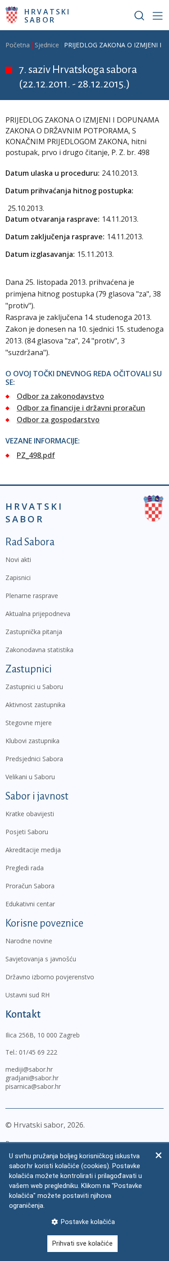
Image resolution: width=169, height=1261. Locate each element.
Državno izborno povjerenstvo (49, 977)
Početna (17, 45)
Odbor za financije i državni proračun (81, 408)
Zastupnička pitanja (33, 631)
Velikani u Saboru (30, 776)
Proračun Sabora (30, 886)
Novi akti (18, 559)
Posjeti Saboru (26, 831)
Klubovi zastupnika (32, 740)
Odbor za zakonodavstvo (60, 396)
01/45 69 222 (38, 1052)
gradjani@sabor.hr (32, 1078)
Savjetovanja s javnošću (40, 959)
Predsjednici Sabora (34, 758)
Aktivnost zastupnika (35, 704)
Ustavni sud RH (27, 995)
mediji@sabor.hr (29, 1069)
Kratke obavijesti (29, 813)
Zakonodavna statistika (39, 649)
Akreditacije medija (33, 849)
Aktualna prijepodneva (37, 613)
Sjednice (47, 45)
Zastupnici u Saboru (34, 686)
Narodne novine (28, 941)
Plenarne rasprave (31, 595)
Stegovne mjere (28, 722)
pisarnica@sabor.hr (33, 1086)
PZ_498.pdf (36, 455)
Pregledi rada (24, 868)
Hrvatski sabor (47, 15)
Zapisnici (18, 577)
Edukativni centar (30, 904)
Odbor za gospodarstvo (58, 420)
